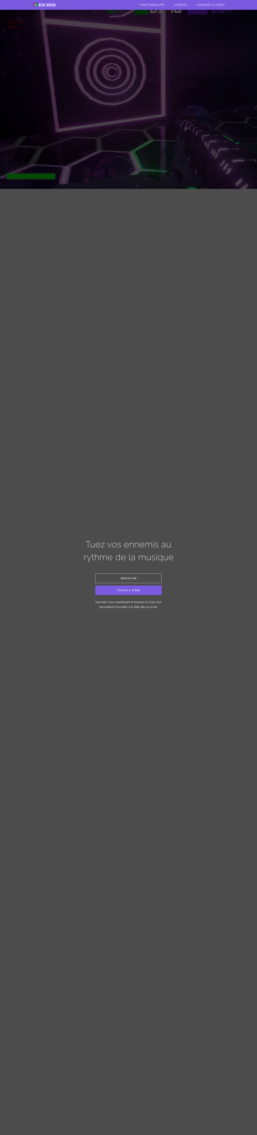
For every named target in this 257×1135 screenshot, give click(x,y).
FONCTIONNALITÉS (152, 4)
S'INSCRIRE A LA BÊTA (211, 4)
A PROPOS (180, 4)
